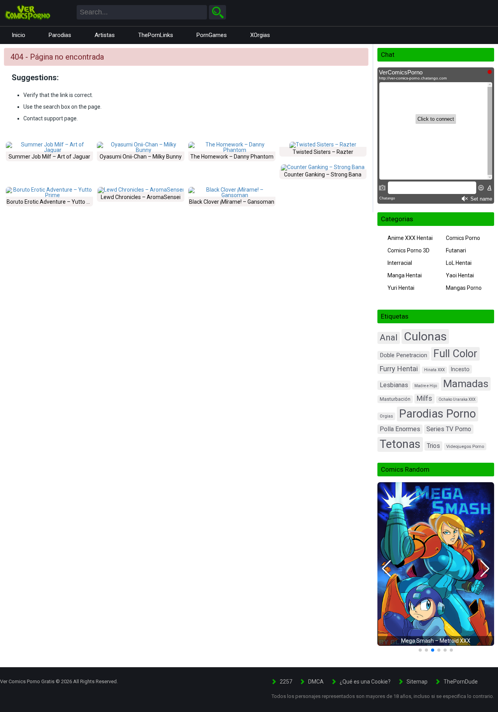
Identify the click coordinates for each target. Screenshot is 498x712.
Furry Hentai (399, 369)
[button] (386, 568)
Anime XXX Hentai (410, 238)
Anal (389, 337)
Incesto (460, 369)
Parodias (60, 35)
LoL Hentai (459, 263)
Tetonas (400, 444)
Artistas (105, 35)
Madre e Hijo (425, 386)
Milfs (424, 398)
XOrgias (260, 35)
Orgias (386, 416)
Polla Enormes (400, 429)
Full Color (455, 353)
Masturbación (395, 399)
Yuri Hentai (401, 288)
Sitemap (417, 682)
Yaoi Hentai (460, 275)
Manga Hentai (405, 275)
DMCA (316, 682)
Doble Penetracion (403, 355)
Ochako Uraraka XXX (456, 399)
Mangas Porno (464, 288)
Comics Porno (463, 238)
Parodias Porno (437, 413)
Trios (433, 445)
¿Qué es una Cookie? (365, 682)
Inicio (18, 35)
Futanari (456, 250)
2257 (286, 682)
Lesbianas (394, 385)
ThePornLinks (155, 35)
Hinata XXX (434, 370)
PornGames (211, 35)
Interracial (400, 263)
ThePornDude (461, 682)
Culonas (425, 336)
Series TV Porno (448, 429)
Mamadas (465, 383)
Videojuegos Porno (465, 446)
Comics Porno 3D (409, 250)
